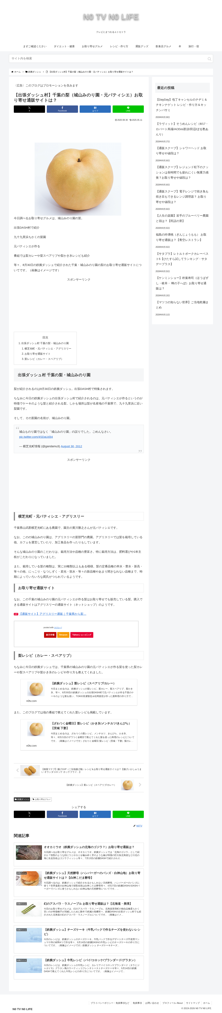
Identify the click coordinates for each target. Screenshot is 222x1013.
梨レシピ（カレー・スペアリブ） (44, 358)
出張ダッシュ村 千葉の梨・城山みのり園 (45, 343)
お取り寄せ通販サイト (38, 353)
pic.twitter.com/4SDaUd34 (36, 437)
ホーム (206, 1003)
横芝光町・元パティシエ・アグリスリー (48, 348)
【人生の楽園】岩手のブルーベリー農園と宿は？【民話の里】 (182, 218)
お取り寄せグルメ (43, 799)
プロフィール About (172, 1003)
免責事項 (137, 1003)
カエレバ (58, 627)
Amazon (63, 635)
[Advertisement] (79, 131)
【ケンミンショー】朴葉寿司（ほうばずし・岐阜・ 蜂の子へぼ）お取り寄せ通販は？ (182, 283)
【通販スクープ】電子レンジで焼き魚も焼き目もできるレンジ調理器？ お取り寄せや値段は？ (182, 197)
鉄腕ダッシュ (23, 799)
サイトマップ (193, 1003)
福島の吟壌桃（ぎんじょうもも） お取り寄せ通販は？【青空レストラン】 (181, 237)
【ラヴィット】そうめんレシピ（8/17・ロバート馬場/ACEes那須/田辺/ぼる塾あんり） (182, 129)
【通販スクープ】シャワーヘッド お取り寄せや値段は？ (181, 150)
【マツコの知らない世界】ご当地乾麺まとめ (182, 305)
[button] (209, 59)
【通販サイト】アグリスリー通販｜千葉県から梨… (52, 614)
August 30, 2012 (71, 446)
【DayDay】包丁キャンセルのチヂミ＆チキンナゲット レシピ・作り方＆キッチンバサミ (181, 105)
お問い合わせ (152, 1003)
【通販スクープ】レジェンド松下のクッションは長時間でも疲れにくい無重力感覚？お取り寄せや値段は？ (182, 172)
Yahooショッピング (81, 635)
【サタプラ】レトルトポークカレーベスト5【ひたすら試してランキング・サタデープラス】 (182, 259)
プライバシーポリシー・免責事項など (110, 1003)
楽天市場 (50, 635)
